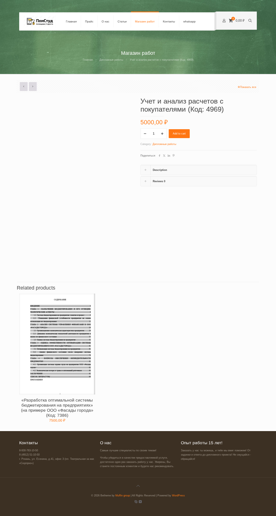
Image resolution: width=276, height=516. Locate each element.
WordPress (178, 495)
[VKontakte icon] (140, 501)
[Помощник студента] (39, 21)
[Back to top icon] (138, 486)
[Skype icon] (135, 501)
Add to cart (179, 133)
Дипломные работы (111, 59)
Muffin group (122, 495)
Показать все (248, 87)
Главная (88, 59)
